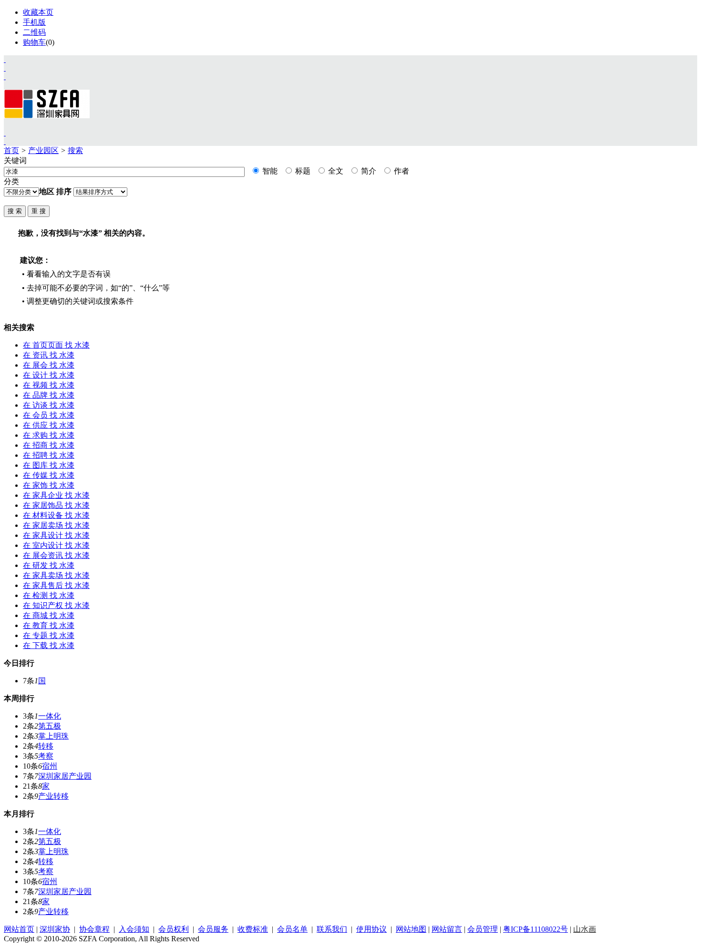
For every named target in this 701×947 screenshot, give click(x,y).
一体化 (49, 716)
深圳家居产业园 (65, 776)
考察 (45, 756)
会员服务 (213, 929)
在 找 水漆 (56, 345)
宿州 (49, 766)
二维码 (34, 32)
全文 (334, 171)
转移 (45, 746)
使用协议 (371, 929)
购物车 (34, 42)
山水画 (584, 929)
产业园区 (43, 150)
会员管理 (482, 929)
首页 (11, 150)
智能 (269, 171)
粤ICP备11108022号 (535, 929)
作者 (400, 171)
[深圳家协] (5, 59)
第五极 (49, 726)
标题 (301, 171)
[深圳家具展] (5, 68)
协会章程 (94, 929)
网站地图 (411, 929)
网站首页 (19, 929)
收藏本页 (38, 12)
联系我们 (332, 929)
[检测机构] (5, 141)
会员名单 (292, 929)
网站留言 (447, 929)
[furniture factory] (5, 76)
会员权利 (173, 929)
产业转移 (53, 796)
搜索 (75, 150)
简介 (367, 171)
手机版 (34, 22)
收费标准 (252, 929)
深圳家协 (55, 929)
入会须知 (134, 929)
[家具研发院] (5, 133)
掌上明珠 (53, 736)
